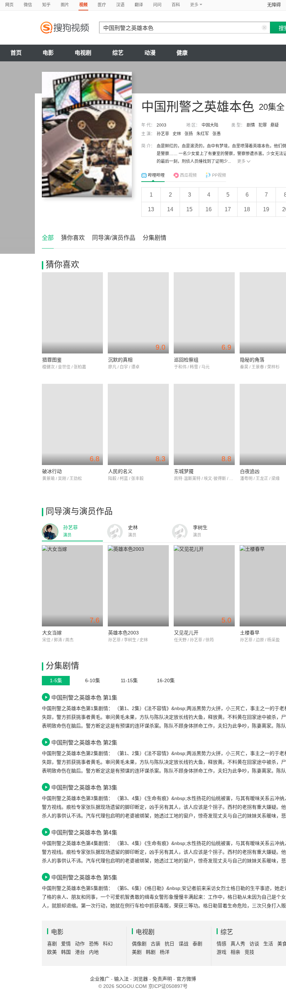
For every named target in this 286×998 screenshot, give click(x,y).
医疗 (102, 4)
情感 (221, 943)
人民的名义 (120, 471)
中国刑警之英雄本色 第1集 (84, 697)
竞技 (249, 952)
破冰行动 (52, 471)
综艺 (117, 53)
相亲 (235, 952)
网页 (9, 4)
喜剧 (52, 943)
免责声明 (162, 979)
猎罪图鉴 (52, 360)
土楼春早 (249, 632)
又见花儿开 (186, 632)
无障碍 (274, 4)
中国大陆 (210, 125)
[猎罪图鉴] (72, 312)
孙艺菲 (163, 133)
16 (208, 209)
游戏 (221, 952)
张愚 (216, 133)
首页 (16, 53)
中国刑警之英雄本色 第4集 (84, 832)
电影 (48, 53)
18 (247, 209)
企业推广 (100, 979)
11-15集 (129, 680)
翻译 (139, 4)
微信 (28, 4)
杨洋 (165, 952)
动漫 (150, 53)
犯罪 (262, 125)
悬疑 (274, 125)
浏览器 (140, 979)
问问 (157, 4)
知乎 (46, 4)
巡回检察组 (186, 360)
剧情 (251, 125)
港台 (80, 952)
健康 (182, 53)
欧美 (52, 952)
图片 (65, 4)
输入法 (121, 979)
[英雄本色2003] (138, 585)
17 (228, 209)
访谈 (254, 943)
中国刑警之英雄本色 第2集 (84, 742)
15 (189, 209)
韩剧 (151, 952)
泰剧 (197, 943)
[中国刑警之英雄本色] (87, 134)
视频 (83, 4)
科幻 (108, 943)
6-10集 (92, 680)
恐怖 (94, 943)
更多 (241, 161)
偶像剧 (139, 943)
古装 (155, 943)
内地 (94, 952)
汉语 (120, 4)
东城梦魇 (184, 471)
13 (151, 209)
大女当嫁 (52, 632)
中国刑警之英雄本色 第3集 (84, 787)
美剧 (137, 952)
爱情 (66, 943)
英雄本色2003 (123, 632)
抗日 (169, 943)
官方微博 (186, 979)
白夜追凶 (249, 471)
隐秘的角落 (252, 360)
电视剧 (83, 53)
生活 (268, 943)
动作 (80, 943)
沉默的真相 (120, 360)
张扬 (189, 133)
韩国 (66, 952)
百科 (176, 4)
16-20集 (166, 680)
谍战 (183, 943)
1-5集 (56, 680)
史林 (177, 133)
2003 (161, 125)
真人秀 (238, 943)
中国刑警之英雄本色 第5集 (84, 877)
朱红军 (202, 133)
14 (170, 209)
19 (266, 209)
